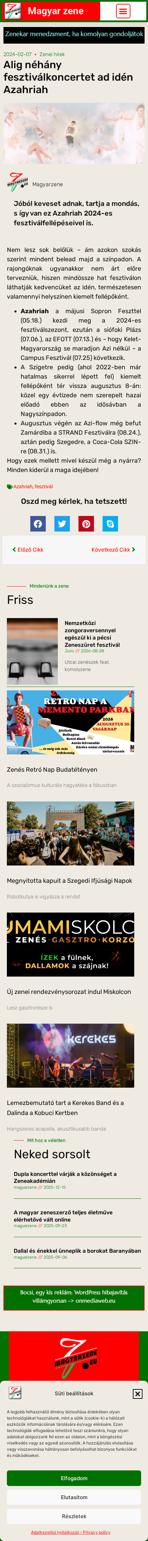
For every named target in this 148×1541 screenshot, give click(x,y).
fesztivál (44, 486)
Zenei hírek (52, 54)
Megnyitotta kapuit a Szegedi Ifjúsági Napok (69, 881)
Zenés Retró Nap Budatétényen (52, 769)
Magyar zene (56, 11)
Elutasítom (74, 1497)
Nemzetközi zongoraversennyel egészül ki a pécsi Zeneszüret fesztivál (92, 634)
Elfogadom (74, 1478)
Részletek (74, 1516)
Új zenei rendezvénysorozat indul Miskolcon (69, 992)
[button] (137, 1393)
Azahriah (23, 486)
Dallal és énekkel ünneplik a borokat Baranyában (77, 1251)
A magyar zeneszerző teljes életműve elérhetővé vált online (63, 1216)
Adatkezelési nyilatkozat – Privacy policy (70, 1532)
